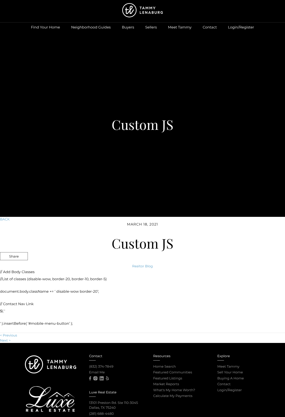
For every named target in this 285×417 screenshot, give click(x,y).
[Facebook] (90, 379)
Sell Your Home (230, 372)
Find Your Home (45, 27)
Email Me (97, 372)
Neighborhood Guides (91, 27)
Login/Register (241, 27)
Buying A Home (230, 378)
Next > (5, 340)
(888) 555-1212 (250, 280)
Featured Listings (167, 378)
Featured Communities (172, 372)
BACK (5, 219)
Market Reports (166, 384)
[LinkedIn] (102, 379)
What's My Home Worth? (174, 390)
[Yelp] (107, 379)
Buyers (128, 27)
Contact (210, 27)
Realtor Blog (142, 266)
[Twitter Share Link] (14, 268)
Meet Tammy (179, 27)
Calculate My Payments (172, 396)
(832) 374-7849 (101, 366)
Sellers (151, 27)
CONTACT (220, 280)
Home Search (164, 366)
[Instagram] (95, 379)
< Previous (8, 335)
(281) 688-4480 (101, 413)
